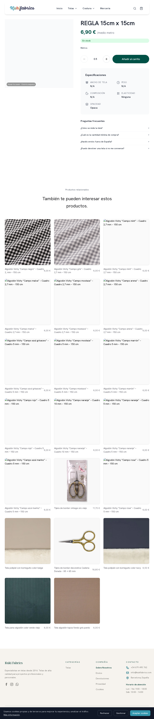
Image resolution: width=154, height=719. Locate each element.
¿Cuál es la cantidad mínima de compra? (115, 134)
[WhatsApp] (17, 684)
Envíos (99, 673)
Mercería (105, 8)
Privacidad (101, 684)
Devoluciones (102, 678)
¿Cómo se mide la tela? (115, 128)
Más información (12, 714)
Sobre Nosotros (104, 667)
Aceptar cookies (140, 713)
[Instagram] (11, 684)
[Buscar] (135, 8)
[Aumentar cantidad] (106, 59)
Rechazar (104, 713)
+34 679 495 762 (139, 667)
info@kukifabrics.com (141, 672)
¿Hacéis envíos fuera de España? (115, 141)
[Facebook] (6, 684)
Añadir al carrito (131, 59)
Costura (87, 8)
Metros (84, 48)
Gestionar (121, 713)
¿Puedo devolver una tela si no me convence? (115, 148)
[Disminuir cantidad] (84, 59)
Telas (71, 8)
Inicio (59, 8)
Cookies (100, 689)
